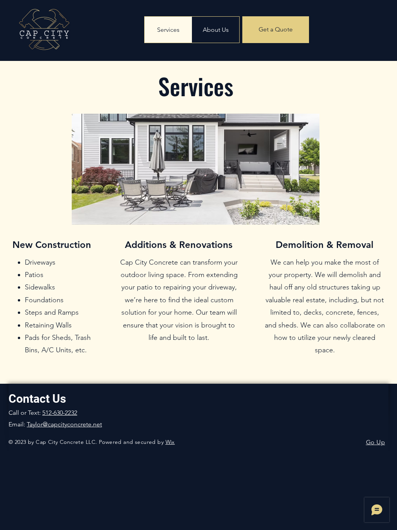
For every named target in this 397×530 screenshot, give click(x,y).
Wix (170, 441)
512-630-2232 (59, 412)
